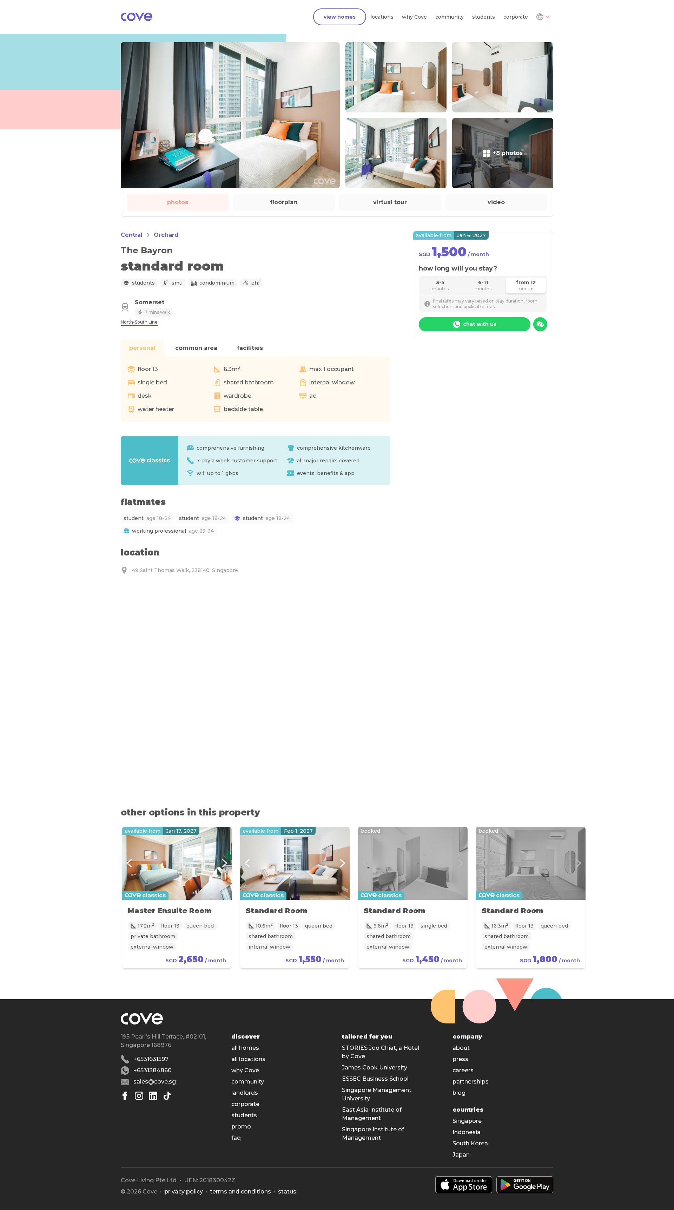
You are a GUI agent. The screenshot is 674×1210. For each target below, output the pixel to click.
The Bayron (147, 250)
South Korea (470, 1143)
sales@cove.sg (154, 1081)
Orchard (166, 235)
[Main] (136, 17)
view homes (340, 17)
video (496, 202)
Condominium (216, 283)
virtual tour (390, 202)
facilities (250, 348)
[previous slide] (129, 863)
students (483, 17)
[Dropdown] (542, 16)
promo (241, 1126)
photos (177, 202)
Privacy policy (183, 1191)
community (449, 17)
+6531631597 (150, 1059)
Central (132, 235)
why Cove (414, 17)
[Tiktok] (167, 1096)
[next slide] (225, 863)
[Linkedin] (153, 1096)
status (287, 1191)
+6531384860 (152, 1070)
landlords (244, 1092)
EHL (255, 283)
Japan (461, 1154)
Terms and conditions (240, 1191)
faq (236, 1137)
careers (463, 1070)
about (461, 1048)
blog (458, 1092)
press (460, 1059)
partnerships (470, 1081)
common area (196, 348)
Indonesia (466, 1132)
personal (142, 348)
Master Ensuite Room (170, 910)
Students (143, 283)
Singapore (467, 1121)
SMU (177, 283)
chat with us (479, 324)
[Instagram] (139, 1096)
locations (382, 17)
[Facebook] (125, 1096)
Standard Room (277, 910)
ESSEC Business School (375, 1078)
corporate (515, 17)
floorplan (283, 202)
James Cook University (374, 1067)
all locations (248, 1059)
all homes (245, 1048)
